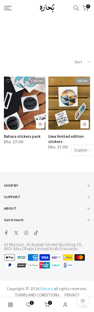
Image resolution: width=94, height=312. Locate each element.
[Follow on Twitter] (16, 233)
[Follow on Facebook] (6, 233)
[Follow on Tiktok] (36, 233)
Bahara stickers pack (22, 136)
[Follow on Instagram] (26, 233)
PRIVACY (71, 295)
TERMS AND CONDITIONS (37, 295)
